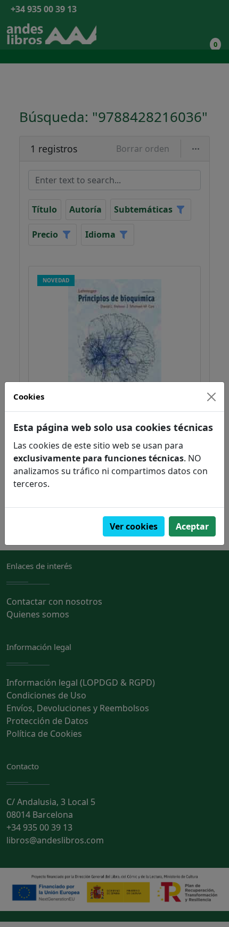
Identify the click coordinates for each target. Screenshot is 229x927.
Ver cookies (134, 526)
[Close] (211, 396)
